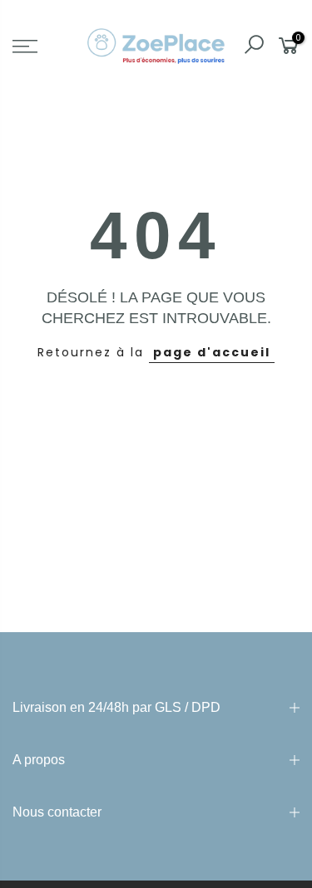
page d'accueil (211, 352)
